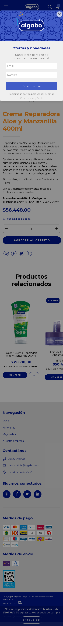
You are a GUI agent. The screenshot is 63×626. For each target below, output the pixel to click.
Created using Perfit (31, 98)
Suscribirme (32, 86)
